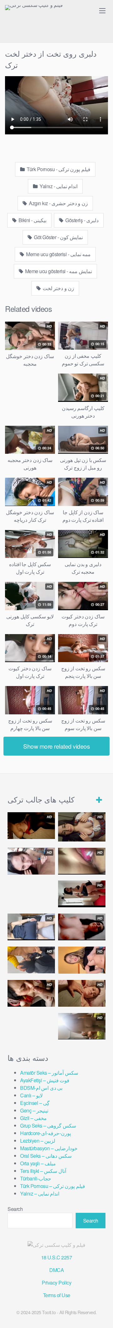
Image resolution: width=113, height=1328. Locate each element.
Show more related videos (56, 746)
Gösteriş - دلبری (81, 220)
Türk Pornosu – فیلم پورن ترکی (52, 1186)
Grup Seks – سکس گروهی (48, 1125)
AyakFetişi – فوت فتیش (44, 1080)
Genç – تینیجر (34, 1110)
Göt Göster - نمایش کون (58, 237)
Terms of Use (56, 1295)
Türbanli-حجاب (35, 1178)
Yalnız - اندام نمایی (58, 186)
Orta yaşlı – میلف (38, 1163)
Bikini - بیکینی (31, 220)
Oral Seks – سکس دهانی (46, 1155)
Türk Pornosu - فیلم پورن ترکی (58, 169)
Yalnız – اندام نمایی (39, 1193)
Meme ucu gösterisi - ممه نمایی (58, 254)
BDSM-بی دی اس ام (41, 1087)
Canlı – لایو (31, 1095)
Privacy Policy (56, 1282)
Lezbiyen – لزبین (37, 1140)
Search (15, 1209)
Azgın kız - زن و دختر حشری (58, 203)
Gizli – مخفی (33, 1118)
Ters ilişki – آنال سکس (43, 1170)
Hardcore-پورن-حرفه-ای (45, 1133)
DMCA (56, 1270)
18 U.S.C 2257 (56, 1257)
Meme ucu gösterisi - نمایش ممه (58, 271)
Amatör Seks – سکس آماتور (49, 1072)
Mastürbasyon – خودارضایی (49, 1148)
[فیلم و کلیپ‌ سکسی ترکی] (34, 7)
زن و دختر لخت (57, 288)
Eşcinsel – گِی (35, 1102)
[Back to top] (102, 1314)
